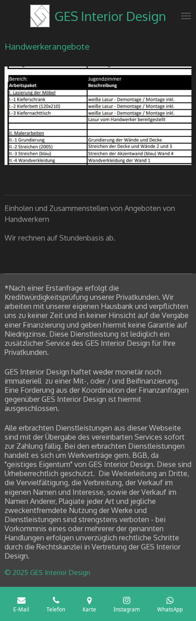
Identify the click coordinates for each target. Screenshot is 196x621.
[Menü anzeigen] (186, 16)
